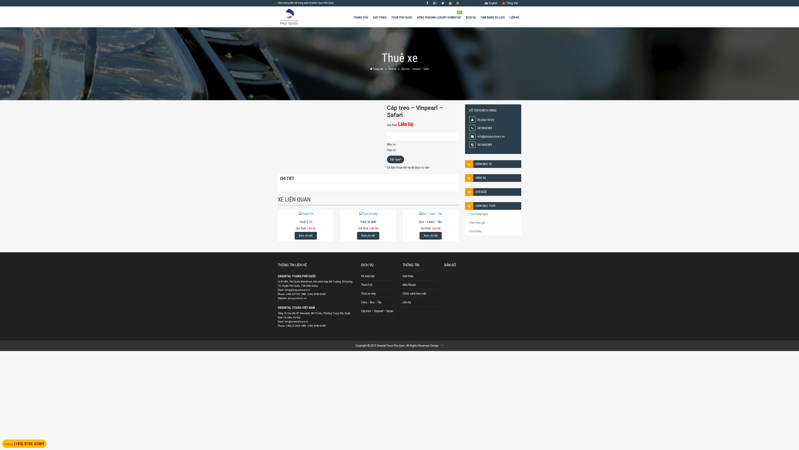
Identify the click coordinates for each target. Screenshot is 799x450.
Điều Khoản (409, 284)
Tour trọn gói (477, 223)
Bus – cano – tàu (430, 222)
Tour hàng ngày (478, 214)
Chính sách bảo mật (414, 293)
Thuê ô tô (305, 222)
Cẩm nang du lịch (493, 17)
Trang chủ (361, 17)
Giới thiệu (380, 17)
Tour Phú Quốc (401, 17)
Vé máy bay (368, 276)
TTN (441, 345)
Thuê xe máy (368, 222)
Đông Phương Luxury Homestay (439, 15)
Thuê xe (392, 69)
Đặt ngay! (395, 159)
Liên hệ (514, 17)
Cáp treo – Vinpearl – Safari (377, 311)
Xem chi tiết (306, 235)
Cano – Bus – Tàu (371, 302)
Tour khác (475, 231)
